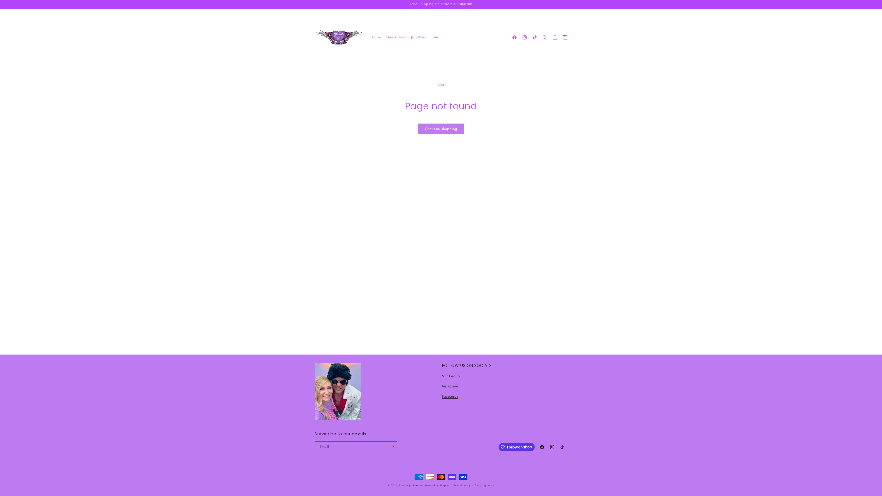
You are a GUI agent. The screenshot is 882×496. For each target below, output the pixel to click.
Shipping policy (484, 485)
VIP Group (451, 376)
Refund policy (461, 485)
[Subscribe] (392, 446)
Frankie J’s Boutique (411, 485)
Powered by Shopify (436, 485)
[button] (545, 37)
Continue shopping (441, 128)
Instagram (450, 386)
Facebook (450, 396)
